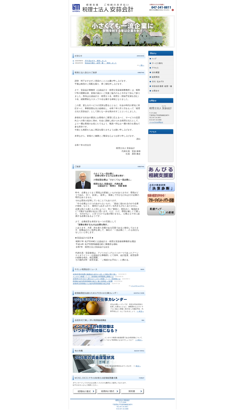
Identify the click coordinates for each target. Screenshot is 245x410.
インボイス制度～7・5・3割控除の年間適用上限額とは (93, 276)
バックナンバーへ (137, 286)
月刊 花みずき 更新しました (96, 61)
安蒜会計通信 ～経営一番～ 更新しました (101, 63)
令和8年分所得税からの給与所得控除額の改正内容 (91, 284)
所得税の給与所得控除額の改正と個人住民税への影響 (93, 281)
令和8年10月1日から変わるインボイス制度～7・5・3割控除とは (96, 279)
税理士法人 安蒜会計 (122, 400)
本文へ (138, 366)
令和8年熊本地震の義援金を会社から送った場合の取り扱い (95, 274)
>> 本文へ (140, 311)
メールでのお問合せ (156, 122)
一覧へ (141, 65)
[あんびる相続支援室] (161, 173)
